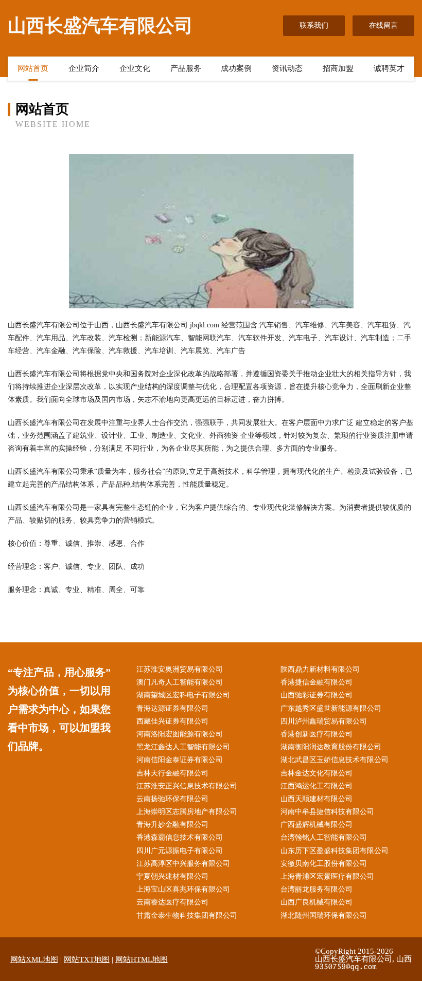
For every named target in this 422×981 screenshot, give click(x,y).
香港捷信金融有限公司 (316, 682)
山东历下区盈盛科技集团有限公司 (334, 851)
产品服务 (185, 68)
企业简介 (83, 68)
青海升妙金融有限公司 (172, 824)
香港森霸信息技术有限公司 (179, 837)
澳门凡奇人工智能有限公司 (179, 682)
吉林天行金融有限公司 (172, 773)
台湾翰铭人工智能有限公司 (323, 837)
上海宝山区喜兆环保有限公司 (183, 889)
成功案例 (236, 68)
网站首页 (32, 68)
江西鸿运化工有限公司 (316, 786)
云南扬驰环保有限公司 (172, 799)
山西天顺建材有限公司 (316, 799)
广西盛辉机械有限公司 (316, 824)
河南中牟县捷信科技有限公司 (327, 812)
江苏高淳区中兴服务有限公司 (183, 863)
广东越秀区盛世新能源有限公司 (330, 708)
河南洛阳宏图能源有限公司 (179, 734)
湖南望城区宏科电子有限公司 (183, 695)
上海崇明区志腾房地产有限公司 (186, 812)
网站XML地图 (34, 959)
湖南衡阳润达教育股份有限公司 (330, 747)
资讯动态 (287, 68)
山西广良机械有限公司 (316, 902)
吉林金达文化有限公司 (316, 773)
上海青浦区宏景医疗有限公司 (327, 876)
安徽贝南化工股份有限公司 (323, 863)
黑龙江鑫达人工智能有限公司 (183, 747)
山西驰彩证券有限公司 (316, 695)
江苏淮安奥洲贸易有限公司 (179, 669)
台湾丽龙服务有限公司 (316, 889)
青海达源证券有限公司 (172, 708)
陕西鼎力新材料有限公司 (320, 669)
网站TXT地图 (87, 959)
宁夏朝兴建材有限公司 (172, 876)
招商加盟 (338, 68)
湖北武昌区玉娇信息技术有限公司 (334, 760)
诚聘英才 (389, 68)
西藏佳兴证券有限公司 (172, 721)
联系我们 (314, 25)
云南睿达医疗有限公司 (172, 902)
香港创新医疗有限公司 (316, 734)
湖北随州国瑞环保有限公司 (323, 915)
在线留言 (383, 25)
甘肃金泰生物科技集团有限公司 (186, 915)
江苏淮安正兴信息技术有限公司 (186, 786)
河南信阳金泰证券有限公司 (179, 760)
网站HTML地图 (141, 959)
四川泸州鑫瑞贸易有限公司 (323, 721)
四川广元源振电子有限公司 (179, 851)
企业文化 (134, 68)
